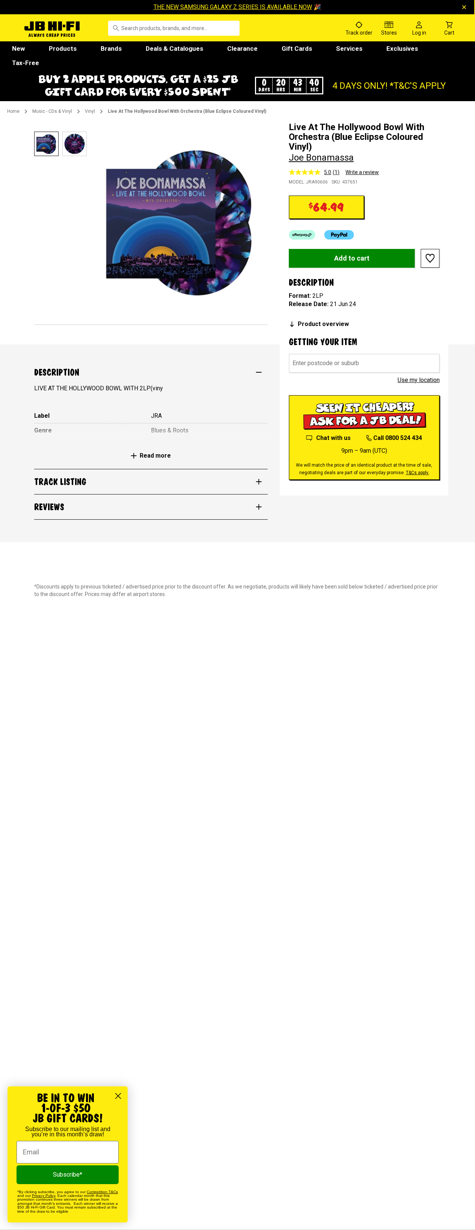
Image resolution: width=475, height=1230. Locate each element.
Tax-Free (25, 63)
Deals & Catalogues (174, 48)
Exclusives (402, 48)
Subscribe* (67, 1174)
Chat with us (333, 437)
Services (349, 48)
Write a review (362, 172)
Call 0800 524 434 (397, 437)
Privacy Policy (43, 1196)
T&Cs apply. (417, 472)
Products (63, 48)
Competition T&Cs (102, 1192)
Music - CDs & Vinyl (52, 111)
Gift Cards (297, 48)
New (18, 48)
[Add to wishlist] (430, 258)
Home (13, 111)
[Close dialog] (118, 1096)
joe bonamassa (321, 157)
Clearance (242, 48)
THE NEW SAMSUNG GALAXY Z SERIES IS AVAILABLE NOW (233, 7)
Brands (111, 48)
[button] (238, 85)
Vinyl (90, 111)
